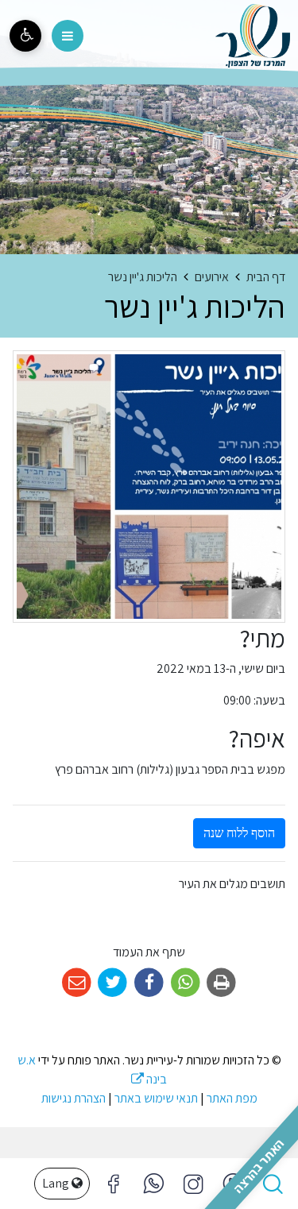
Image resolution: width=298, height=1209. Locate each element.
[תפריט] (67, 36)
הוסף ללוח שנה (239, 833)
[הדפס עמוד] (221, 983)
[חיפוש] (272, 1183)
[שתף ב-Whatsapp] (185, 983)
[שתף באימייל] (77, 983)
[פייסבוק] (193, 1183)
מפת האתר (232, 1098)
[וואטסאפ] (153, 1183)
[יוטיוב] (233, 1183)
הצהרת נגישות (73, 1098)
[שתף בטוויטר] (113, 983)
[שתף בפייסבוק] (149, 983)
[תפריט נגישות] (25, 36)
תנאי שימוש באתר (156, 1098)
